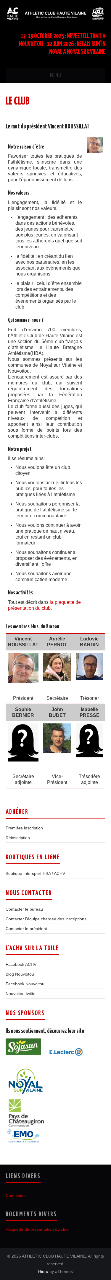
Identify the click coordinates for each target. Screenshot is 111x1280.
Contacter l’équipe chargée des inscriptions (46, 919)
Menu (55, 75)
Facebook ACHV (21, 964)
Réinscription (18, 837)
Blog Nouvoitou (20, 974)
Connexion (16, 1195)
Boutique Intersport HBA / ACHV (35, 873)
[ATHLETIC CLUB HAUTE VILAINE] (55, 13)
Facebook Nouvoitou (25, 983)
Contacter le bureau (24, 909)
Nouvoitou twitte (21, 993)
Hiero (43, 1271)
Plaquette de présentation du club (37, 1229)
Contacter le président (26, 928)
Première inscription (24, 828)
